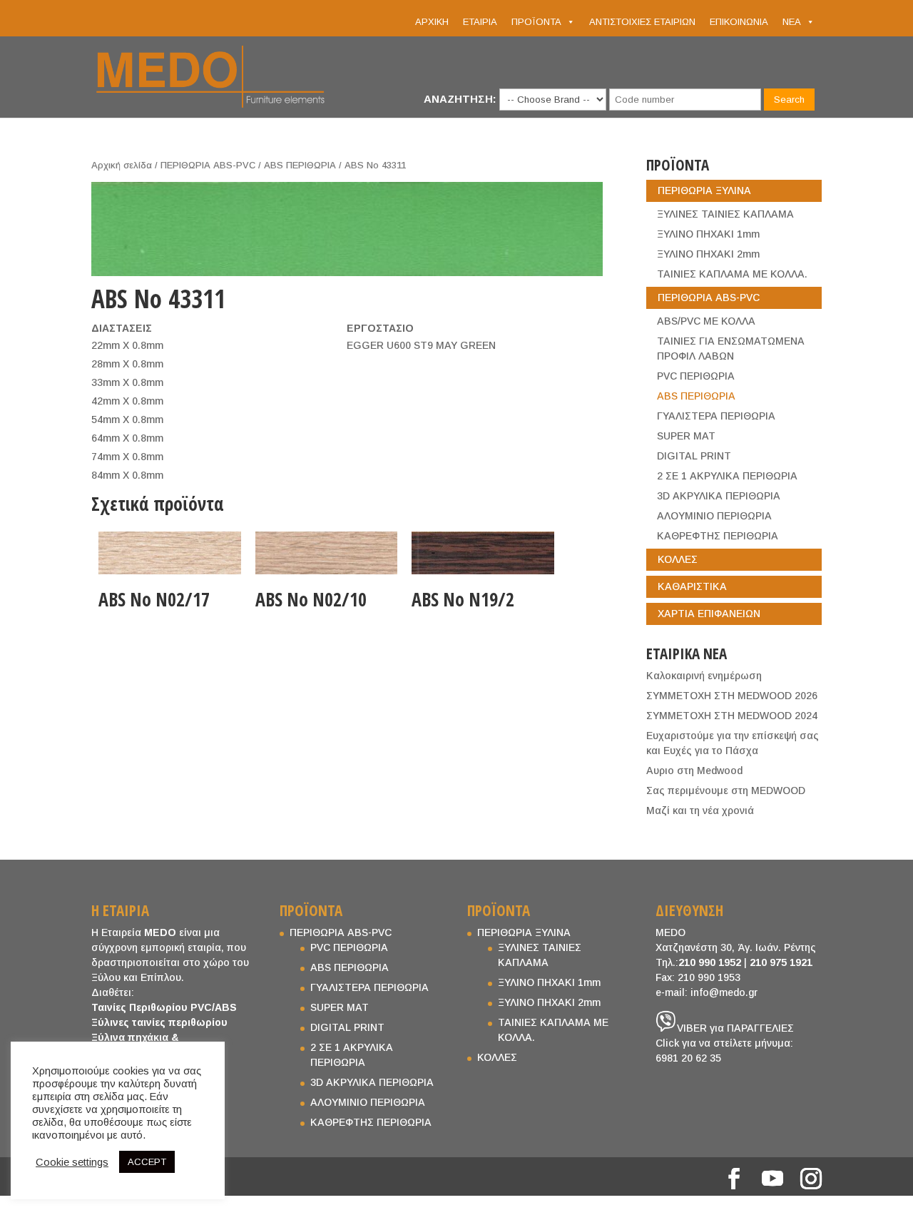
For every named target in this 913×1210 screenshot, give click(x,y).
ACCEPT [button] (147, 1161)
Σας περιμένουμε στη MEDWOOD (725, 790)
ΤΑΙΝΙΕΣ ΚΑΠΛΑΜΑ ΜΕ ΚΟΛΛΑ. (732, 274)
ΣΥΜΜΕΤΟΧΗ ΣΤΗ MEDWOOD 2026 (731, 695)
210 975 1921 (781, 962)
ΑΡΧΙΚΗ (432, 21)
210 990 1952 (709, 962)
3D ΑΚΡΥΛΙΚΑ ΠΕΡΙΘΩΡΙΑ (718, 496)
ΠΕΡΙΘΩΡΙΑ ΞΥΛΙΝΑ (704, 190)
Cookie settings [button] (72, 1162)
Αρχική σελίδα (121, 165)
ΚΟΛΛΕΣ (678, 559)
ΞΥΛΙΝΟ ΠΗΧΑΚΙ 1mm (708, 234)
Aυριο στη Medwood (694, 770)
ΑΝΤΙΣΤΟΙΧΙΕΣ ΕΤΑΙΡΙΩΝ (642, 21)
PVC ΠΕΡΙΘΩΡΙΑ (696, 376)
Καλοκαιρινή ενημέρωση (704, 675)
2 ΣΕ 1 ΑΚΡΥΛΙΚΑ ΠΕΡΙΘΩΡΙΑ (727, 476)
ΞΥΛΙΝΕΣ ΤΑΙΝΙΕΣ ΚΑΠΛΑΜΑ (725, 214)
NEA (791, 21)
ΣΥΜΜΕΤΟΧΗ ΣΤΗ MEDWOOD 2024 (731, 715)
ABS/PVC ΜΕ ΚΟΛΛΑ (706, 321)
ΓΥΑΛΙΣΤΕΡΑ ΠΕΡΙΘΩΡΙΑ (716, 416)
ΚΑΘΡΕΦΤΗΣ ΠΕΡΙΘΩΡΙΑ (717, 536)
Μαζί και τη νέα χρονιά (700, 810)
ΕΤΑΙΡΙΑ (480, 21)
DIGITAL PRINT (694, 456)
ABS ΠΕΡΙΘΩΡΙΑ (300, 165)
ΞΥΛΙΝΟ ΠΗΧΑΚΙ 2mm (708, 254)
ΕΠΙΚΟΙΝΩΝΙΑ (739, 21)
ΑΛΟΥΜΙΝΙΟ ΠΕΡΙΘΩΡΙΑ (714, 516)
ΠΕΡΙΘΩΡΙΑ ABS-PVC (207, 165)
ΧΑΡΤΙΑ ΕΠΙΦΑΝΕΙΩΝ (709, 613)
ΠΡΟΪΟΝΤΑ (536, 21)
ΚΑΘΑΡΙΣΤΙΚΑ (692, 586)
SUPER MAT (686, 436)
